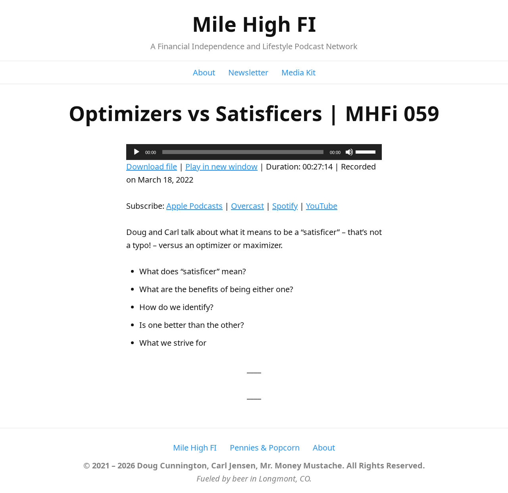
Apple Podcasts (194, 205)
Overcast (247, 205)
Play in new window (221, 166)
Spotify (285, 205)
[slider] (367, 151)
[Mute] (349, 152)
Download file (151, 166)
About (204, 72)
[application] (254, 152)
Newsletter (248, 72)
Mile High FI (254, 24)
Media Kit (298, 72)
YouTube (321, 205)
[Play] (136, 152)
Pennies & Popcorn (265, 447)
